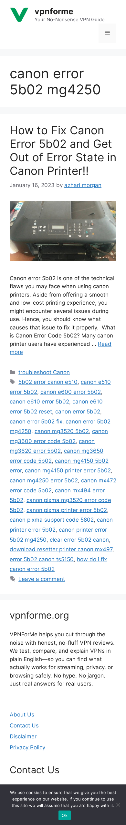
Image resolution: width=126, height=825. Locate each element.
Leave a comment (41, 579)
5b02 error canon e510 (48, 382)
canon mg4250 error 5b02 (44, 480)
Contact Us (24, 725)
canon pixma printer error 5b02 (66, 510)
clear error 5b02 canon (79, 539)
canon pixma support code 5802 (52, 520)
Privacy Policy (27, 747)
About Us (22, 714)
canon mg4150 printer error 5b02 (68, 470)
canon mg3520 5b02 (62, 431)
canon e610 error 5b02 (39, 401)
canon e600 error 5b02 (70, 392)
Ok (65, 815)
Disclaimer (23, 736)
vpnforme (54, 11)
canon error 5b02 (77, 411)
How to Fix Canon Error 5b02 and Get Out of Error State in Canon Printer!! (63, 150)
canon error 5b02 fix (36, 421)
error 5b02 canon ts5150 (42, 559)
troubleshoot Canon (44, 372)
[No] (118, 804)
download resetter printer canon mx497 (61, 549)
